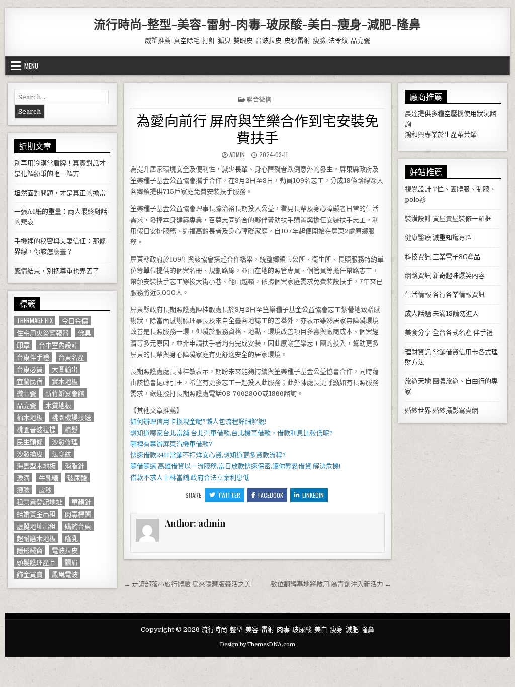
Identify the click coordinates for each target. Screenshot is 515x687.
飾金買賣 (30, 574)
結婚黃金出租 (36, 514)
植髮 (71, 429)
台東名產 (71, 357)
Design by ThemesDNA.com (257, 644)
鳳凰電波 (65, 574)
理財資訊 (418, 352)
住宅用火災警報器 (43, 332)
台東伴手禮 (33, 357)
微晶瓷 (26, 393)
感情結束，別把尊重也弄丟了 (56, 271)
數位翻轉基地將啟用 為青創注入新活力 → (331, 584)
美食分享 (418, 332)
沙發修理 (65, 441)
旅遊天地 (418, 381)
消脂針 (74, 465)
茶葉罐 (467, 134)
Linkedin (313, 495)
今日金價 (75, 320)
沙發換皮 (30, 453)
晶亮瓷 (26, 405)
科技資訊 (418, 257)
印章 (23, 345)
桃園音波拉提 (36, 429)
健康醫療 (418, 237)
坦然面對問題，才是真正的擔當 (60, 193)
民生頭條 (30, 441)
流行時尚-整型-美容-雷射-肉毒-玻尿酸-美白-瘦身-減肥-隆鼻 (257, 24)
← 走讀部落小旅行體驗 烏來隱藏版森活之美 (187, 584)
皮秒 (45, 489)
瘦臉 (23, 489)
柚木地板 (30, 417)
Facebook (270, 495)
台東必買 (30, 369)
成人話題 (418, 313)
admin (237, 154)
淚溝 (23, 477)
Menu (31, 66)
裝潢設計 (418, 218)
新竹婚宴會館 (64, 393)
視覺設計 (418, 189)
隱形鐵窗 (30, 550)
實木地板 (65, 381)
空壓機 (454, 113)
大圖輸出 (65, 369)
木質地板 (58, 405)
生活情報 (418, 294)
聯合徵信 (259, 99)
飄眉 (71, 562)
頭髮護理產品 (36, 562)
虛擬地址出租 (36, 526)
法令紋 (61, 453)
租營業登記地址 (39, 501)
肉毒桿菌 (78, 514)
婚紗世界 (418, 410)
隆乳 (71, 538)
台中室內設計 (58, 345)
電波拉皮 (65, 550)
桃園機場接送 (71, 417)
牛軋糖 (48, 477)
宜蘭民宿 (30, 381)
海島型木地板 (36, 465)
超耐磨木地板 (36, 538)
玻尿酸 (77, 477)
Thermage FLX (35, 320)
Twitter (229, 495)
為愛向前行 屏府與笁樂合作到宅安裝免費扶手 (257, 128)
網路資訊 (418, 275)
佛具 (84, 332)
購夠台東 (78, 526)
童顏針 (81, 501)
